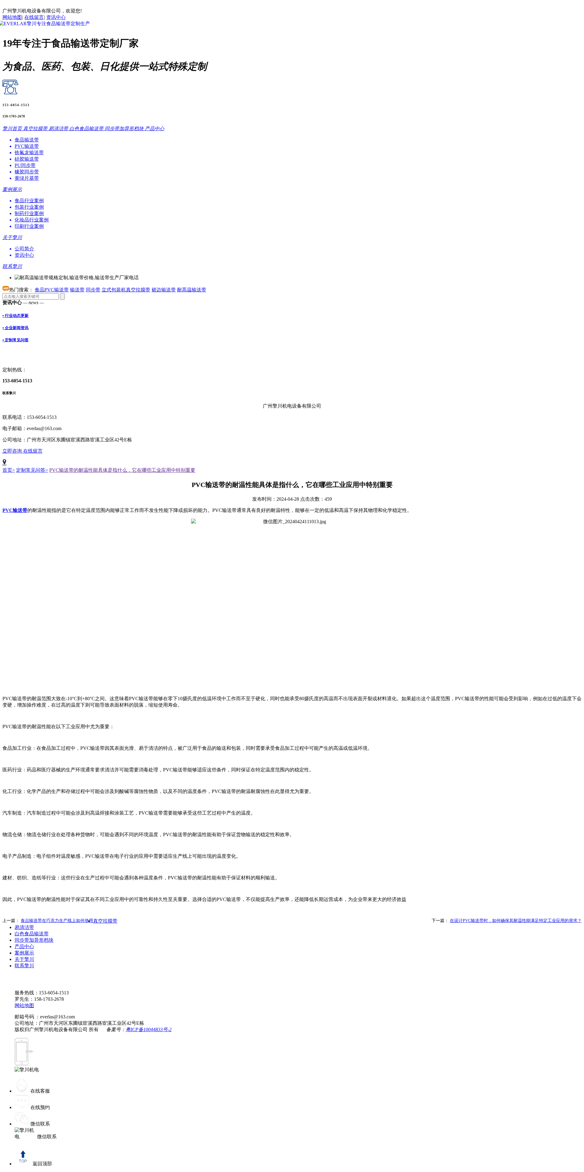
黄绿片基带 (27, 178)
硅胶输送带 (27, 159)
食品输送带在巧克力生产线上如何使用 (57, 920)
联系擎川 (24, 965)
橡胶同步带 (27, 171)
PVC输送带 (27, 146)
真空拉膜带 (105, 920)
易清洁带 (24, 927)
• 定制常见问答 (15, 340)
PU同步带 (25, 165)
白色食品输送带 (32, 933)
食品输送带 (27, 139)
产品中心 (24, 946)
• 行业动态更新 (15, 315)
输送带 (77, 289)
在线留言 (34, 17)
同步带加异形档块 (34, 940)
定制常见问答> (32, 470)
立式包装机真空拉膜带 (126, 289)
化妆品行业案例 (32, 219)
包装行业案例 (29, 207)
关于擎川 (24, 959)
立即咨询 (12, 451)
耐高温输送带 (191, 289)
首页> (8, 470)
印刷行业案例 (29, 226)
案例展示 (24, 952)
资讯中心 (56, 17)
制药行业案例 (29, 213)
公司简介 (24, 248)
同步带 (93, 289)
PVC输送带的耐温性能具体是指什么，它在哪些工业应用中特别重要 (122, 470)
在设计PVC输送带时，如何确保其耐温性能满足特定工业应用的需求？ (516, 920)
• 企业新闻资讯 (15, 327)
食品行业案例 (29, 200)
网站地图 (12, 17)
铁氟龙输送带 (29, 152)
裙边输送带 (163, 289)
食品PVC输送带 (52, 289)
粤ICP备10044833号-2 (149, 1029)
